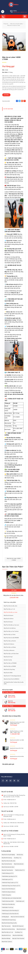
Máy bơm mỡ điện (6, 938)
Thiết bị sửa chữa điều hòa (8, 904)
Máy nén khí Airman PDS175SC (16, 748)
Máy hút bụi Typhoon (7, 941)
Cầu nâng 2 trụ (18, 932)
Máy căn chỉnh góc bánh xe (17, 916)
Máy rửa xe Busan (8, 621)
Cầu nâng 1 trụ (17, 857)
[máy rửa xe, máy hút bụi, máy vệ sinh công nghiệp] (14, 4)
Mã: (3, 70)
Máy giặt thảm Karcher (7, 870)
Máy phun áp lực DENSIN (10, 666)
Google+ (22, 101)
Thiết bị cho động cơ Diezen (8, 891)
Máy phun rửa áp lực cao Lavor (11, 625)
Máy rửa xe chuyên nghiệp (8, 854)
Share (17, 101)
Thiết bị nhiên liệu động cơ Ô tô (9, 876)
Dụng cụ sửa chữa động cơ (8, 888)
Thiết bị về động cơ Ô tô (7, 873)
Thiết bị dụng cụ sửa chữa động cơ (10, 910)
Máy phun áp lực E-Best (9, 634)
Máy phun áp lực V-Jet (9, 609)
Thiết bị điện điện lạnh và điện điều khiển (11, 898)
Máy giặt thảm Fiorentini (18, 938)
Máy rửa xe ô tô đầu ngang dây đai (12, 675)
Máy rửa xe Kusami (8, 615)
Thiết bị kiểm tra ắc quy (7, 907)
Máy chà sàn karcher (7, 864)
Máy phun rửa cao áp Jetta (10, 606)
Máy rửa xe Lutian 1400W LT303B (14, 559)
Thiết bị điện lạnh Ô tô (7, 879)
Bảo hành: (5, 72)
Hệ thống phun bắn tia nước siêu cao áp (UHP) (13, 683)
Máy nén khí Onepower (18, 926)
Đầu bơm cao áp (8, 660)
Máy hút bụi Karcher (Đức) (8, 867)
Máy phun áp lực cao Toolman (11, 631)
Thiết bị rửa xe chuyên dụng (9, 919)
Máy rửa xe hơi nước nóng (8, 929)
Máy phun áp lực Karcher (10, 640)
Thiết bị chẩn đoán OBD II (8, 901)
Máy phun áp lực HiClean (10, 647)
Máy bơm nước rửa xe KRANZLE (11, 679)
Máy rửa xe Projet (8, 656)
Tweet (20, 101)
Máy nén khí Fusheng (7, 857)
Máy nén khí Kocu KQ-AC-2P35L (17, 756)
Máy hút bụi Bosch (21, 929)
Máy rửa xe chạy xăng (9, 669)
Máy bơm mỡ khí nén (18, 935)
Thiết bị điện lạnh (20, 901)
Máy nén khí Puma (6, 935)
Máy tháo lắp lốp (6, 926)
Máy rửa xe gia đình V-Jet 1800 (17, 740)
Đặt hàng (6, 94)
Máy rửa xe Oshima (8, 618)
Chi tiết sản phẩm (8, 108)
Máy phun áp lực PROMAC (10, 663)
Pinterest (25, 101)
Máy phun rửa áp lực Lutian (10, 612)
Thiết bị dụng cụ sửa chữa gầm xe (10, 913)
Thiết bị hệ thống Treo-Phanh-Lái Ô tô (11, 885)
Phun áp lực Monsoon (9, 650)
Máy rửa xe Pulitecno (9, 644)
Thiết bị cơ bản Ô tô (19, 870)
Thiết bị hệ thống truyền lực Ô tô (10, 882)
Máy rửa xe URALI (8, 672)
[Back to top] (25, 951)
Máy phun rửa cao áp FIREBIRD (11, 637)
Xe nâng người (5, 916)
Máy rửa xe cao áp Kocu (10, 628)
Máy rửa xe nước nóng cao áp (9, 923)
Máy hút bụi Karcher (19, 864)
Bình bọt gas (20, 854)
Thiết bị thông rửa (6, 895)
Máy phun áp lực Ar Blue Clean (11, 653)
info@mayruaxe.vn (10, 799)
